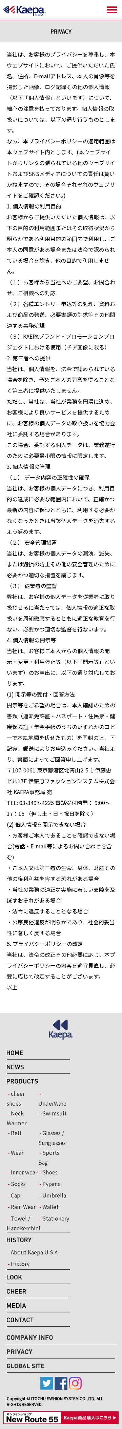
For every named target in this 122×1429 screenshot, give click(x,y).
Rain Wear (23, 1207)
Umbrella (54, 1195)
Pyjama (51, 1184)
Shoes (50, 1172)
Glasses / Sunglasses (52, 1138)
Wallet (50, 1207)
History (20, 1264)
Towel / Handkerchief (22, 1223)
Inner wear (24, 1172)
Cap (15, 1195)
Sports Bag (48, 1157)
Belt (16, 1133)
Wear (17, 1152)
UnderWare (52, 1103)
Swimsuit (54, 1113)
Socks (18, 1184)
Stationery (55, 1218)
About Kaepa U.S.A (34, 1252)
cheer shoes (16, 1098)
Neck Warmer (16, 1118)
